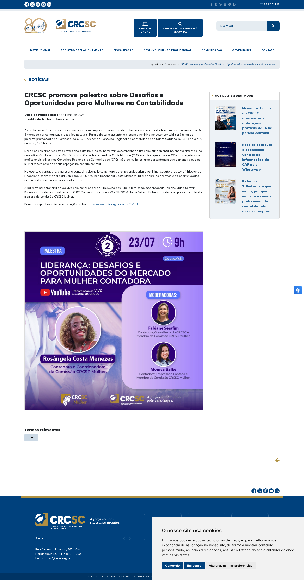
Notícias (172, 64)
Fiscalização (123, 50)
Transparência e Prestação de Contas (180, 27)
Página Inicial (156, 64)
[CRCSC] (75, 26)
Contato (268, 50)
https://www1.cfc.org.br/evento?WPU (113, 204)
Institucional (40, 50)
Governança (241, 50)
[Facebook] (27, 4)
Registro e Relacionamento (82, 50)
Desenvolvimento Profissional (167, 50)
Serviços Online (145, 27)
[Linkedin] (49, 4)
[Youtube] (44, 4)
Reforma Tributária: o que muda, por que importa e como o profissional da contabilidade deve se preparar (257, 196)
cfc (31, 437)
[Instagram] (38, 4)
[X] (33, 4)
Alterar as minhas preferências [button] (230, 565)
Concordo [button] (172, 565)
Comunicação (212, 50)
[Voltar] (277, 460)
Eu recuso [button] (194, 565)
